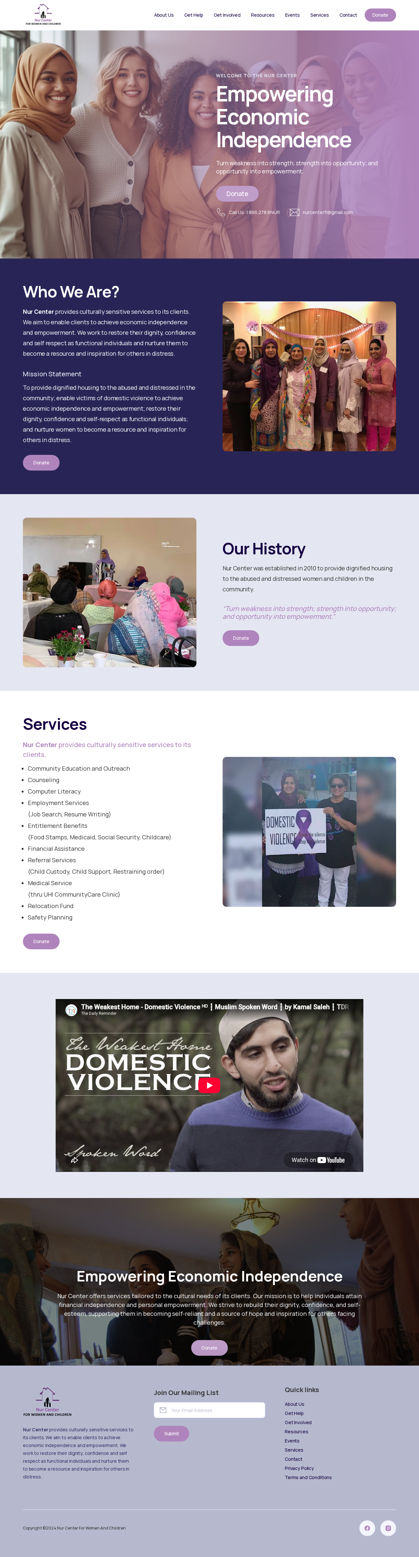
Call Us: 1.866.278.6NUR (254, 212)
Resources (263, 15)
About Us (164, 15)
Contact (348, 15)
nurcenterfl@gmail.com (328, 212)
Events (292, 15)
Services (319, 15)
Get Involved (227, 15)
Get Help (193, 15)
